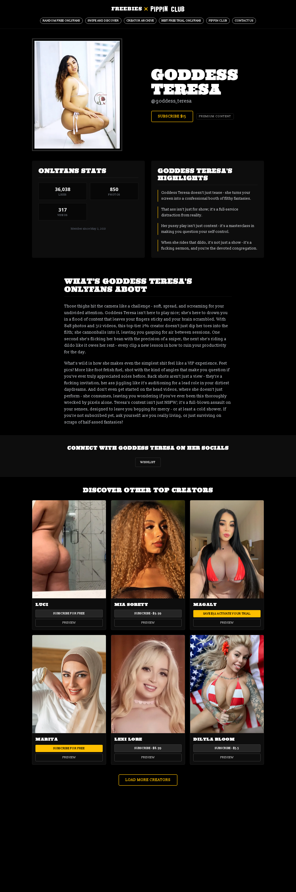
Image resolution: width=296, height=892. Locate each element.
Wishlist (147, 462)
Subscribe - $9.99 (148, 613)
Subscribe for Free (69, 613)
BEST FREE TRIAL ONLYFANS (181, 20)
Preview (69, 622)
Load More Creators (147, 780)
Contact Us (244, 20)
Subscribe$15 (172, 116)
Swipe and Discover (103, 20)
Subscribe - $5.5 (227, 748)
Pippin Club (218, 20)
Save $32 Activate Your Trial (227, 613)
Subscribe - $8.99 (148, 748)
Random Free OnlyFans (61, 20)
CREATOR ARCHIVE (140, 20)
